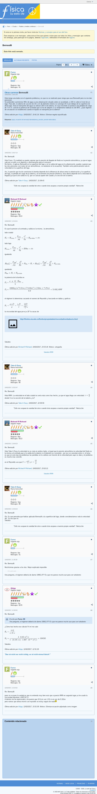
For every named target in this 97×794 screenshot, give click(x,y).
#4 (91, 387)
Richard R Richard (25, 347)
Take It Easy (23, 181)
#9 (91, 688)
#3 (91, 221)
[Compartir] (91, 86)
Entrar (89, 2)
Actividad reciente (21, 60)
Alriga (20, 115)
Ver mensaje (24, 619)
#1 (91, 92)
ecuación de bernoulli (22, 119)
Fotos (34, 60)
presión (41, 119)
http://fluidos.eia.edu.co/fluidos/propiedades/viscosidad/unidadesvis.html (49, 319)
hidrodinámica (33, 119)
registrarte (44, 38)
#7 (91, 560)
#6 (91, 509)
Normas (60, 783)
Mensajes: (14, 87)
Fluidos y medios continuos (27, 26)
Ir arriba (91, 783)
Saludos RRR (48, 352)
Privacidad (81, 783)
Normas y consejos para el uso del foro (53, 32)
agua (13, 119)
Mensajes (7, 60)
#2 (91, 153)
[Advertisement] (48, 750)
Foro (8, 26)
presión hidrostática (50, 119)
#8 (91, 610)
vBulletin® (93, 790)
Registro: (14, 85)
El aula (15, 26)
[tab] (8, 60)
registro (72, 38)
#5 (91, 444)
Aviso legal (69, 783)
